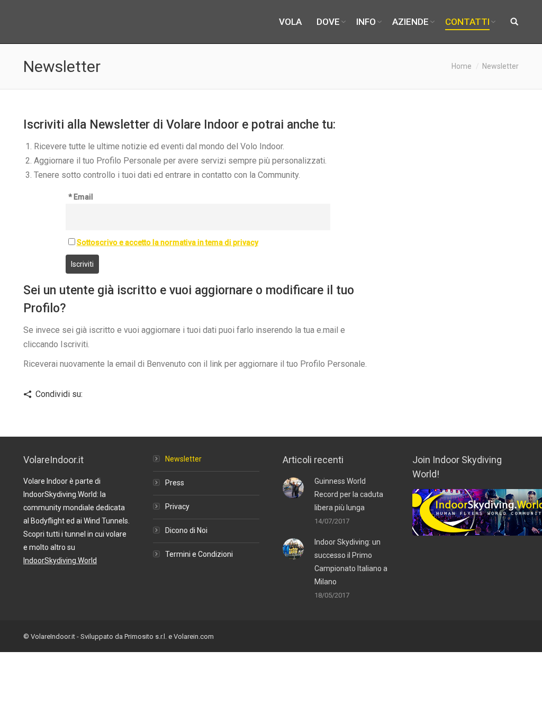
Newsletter (183, 459)
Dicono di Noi (186, 530)
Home (461, 66)
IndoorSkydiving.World (60, 560)
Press (174, 482)
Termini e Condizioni (199, 554)
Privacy (177, 506)
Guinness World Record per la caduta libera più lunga (348, 494)
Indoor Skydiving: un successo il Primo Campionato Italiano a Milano (350, 562)
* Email (80, 197)
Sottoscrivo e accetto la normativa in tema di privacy (167, 242)
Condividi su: (59, 394)
